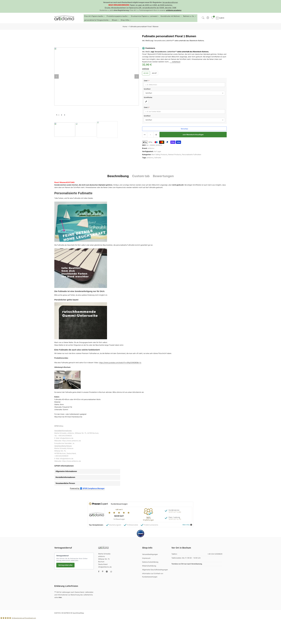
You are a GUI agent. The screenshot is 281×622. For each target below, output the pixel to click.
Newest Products (174, 155)
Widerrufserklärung (149, 566)
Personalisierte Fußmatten (191, 155)
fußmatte (157, 158)
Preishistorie (150, 48)
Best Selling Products (159, 155)
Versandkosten (159, 41)
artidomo (151, 148)
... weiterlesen (175, 62)
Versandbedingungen (150, 554)
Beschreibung (118, 176)
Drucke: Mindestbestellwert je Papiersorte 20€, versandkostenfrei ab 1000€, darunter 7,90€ (140, 8)
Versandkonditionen (170, 2)
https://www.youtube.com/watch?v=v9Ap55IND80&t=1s (120, 363)
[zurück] (56, 76)
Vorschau (184, 129)
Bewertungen (163, 176)
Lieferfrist (169, 41)
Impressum (146, 558)
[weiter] (136, 76)
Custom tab (141, 176)
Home (125, 27)
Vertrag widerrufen (65, 565)
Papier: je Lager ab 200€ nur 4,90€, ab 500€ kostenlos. (151, 5)
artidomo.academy (173, 10)
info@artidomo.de (105, 567)
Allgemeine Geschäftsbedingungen (155, 570)
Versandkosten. (161, 52)
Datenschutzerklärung (150, 562)
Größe (145, 69)
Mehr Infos (186, 525)
